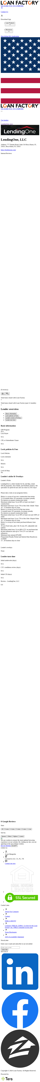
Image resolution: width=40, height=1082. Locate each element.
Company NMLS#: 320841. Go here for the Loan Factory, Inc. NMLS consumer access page (21, 926)
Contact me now (10, 863)
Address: (4, 144)
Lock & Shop (5, 470)
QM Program (5, 430)
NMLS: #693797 (10, 921)
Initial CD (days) (6, 574)
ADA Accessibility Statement (14, 937)
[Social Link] (20, 990)
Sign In (3, 36)
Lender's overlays (6, 547)
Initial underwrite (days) (8, 560)
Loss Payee (4, 433)
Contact (7, 916)
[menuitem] (10, 24)
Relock (3, 464)
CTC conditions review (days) (10, 567)
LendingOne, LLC (7, 124)
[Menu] (1, 111)
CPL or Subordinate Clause (10, 440)
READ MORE (6, 846)
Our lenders (4, 120)
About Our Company (12, 911)
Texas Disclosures (11, 932)
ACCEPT (14, 846)
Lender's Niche (6, 480)
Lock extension (6, 457)
